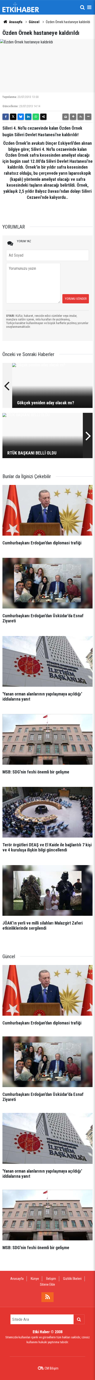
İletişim (51, 1279)
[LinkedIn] (28, 117)
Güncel (34, 22)
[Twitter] (13, 117)
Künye (35, 1279)
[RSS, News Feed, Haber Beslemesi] (47, 1297)
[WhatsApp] (36, 117)
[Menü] (89, 7)
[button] (73, 117)
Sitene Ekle (47, 1284)
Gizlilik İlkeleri (72, 1279)
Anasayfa (15, 22)
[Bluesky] (21, 117)
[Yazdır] (65, 117)
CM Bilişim (51, 1368)
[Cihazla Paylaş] (43, 117)
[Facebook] (5, 117)
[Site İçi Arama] (82, 7)
